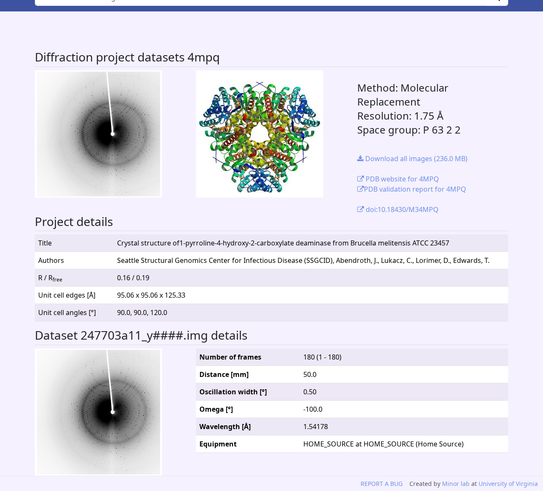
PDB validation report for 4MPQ (415, 189)
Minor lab (456, 484)
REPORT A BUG (382, 484)
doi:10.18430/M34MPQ (401, 209)
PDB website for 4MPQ (401, 179)
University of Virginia (508, 484)
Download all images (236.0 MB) (415, 158)
